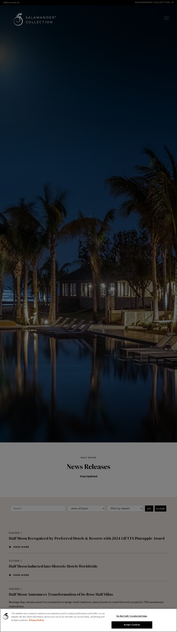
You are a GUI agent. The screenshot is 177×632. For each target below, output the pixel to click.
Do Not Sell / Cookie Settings (132, 616)
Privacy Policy (36, 620)
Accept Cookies (132, 624)
